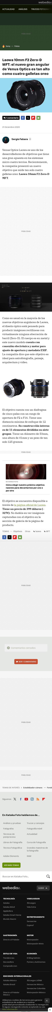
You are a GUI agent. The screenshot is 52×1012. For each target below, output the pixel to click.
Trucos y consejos (35, 823)
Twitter (28, 118)
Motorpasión (32, 939)
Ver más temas (11, 865)
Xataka (6, 902)
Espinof (30, 925)
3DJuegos (31, 902)
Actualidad (32, 834)
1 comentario (12, 117)
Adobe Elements (11, 856)
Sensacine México (35, 984)
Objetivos (17, 531)
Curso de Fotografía (36, 842)
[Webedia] (45, 2)
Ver (27, 661)
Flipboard (33, 118)
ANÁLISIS (22, 9)
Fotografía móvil (34, 828)
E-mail (38, 118)
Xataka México (10, 980)
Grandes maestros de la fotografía (37, 849)
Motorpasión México (36, 992)
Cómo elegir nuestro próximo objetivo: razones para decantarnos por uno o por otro (25, 487)
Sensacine (31, 921)
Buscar (48, 876)
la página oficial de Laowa (29, 505)
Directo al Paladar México (11, 993)
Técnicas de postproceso (9, 835)
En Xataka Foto (12, 482)
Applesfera (8, 911)
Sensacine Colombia (36, 988)
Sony (8, 46)
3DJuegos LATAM (34, 980)
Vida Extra (31, 907)
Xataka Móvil (9, 907)
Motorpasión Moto (35, 943)
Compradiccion (10, 965)
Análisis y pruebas (12, 823)
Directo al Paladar (11, 939)
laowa (38, 531)
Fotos (16, 46)
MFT (48, 531)
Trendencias (8, 957)
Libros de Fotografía (12, 842)
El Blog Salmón (33, 957)
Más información (9, 1009)
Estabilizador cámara (33, 787)
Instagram (32, 798)
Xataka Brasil (9, 984)
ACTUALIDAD (8, 9)
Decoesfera (8, 961)
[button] (21, 139)
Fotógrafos (8, 828)
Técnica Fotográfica (12, 847)
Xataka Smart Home (12, 915)
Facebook (23, 118)
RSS (38, 798)
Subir (41, 888)
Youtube (26, 798)
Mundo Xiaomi (9, 919)
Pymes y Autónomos (36, 961)
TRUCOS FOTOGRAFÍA (41, 9)
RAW (29, 856)
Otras (27, 531)
